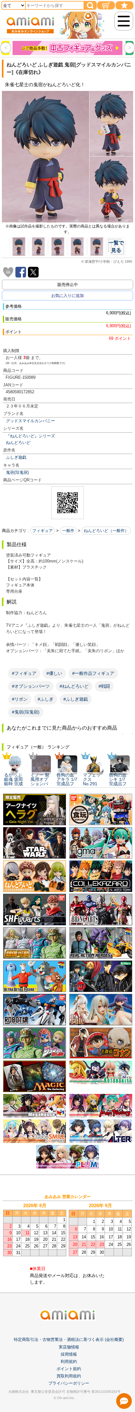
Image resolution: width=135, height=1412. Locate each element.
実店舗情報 (69, 1347)
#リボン (20, 699)
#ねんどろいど (74, 686)
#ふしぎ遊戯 (75, 699)
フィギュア (42, 530)
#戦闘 (104, 686)
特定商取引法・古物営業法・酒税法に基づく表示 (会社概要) (69, 1339)
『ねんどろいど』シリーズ (30, 436)
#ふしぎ (45, 699)
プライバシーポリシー (68, 1383)
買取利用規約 (69, 1376)
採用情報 (69, 1354)
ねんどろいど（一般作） (106, 530)
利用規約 (69, 1361)
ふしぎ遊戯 (16, 457)
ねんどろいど (18, 442)
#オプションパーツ (31, 686)
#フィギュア (24, 673)
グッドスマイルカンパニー (30, 420)
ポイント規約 (69, 1368)
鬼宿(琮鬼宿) (17, 472)
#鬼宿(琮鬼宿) (26, 711)
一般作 (68, 530)
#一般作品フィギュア (93, 673)
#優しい (54, 673)
